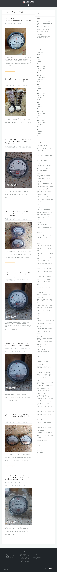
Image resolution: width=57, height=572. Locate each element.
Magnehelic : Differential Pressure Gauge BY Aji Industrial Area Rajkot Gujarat (18, 141)
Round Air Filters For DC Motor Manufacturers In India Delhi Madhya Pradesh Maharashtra (44, 376)
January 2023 (41, 73)
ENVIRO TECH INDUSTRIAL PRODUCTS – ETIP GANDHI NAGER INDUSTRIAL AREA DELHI (45, 239)
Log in (39, 448)
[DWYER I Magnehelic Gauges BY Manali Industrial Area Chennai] (18, 372)
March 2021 (40, 109)
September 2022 (41, 77)
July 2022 (40, 81)
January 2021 (41, 111)
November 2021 (41, 95)
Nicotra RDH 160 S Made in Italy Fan (45, 349)
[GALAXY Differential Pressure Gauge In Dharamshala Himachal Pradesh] (18, 438)
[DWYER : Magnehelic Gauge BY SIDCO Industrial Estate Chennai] (18, 301)
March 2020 (40, 117)
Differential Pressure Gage (25, 146)
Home (4, 568)
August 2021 (40, 100)
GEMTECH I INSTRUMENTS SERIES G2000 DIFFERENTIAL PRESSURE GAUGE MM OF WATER (45, 288)
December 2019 (41, 122)
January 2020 (41, 120)
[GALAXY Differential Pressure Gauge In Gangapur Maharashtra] (15, 41)
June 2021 (40, 104)
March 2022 (40, 88)
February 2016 (41, 136)
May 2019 (40, 127)
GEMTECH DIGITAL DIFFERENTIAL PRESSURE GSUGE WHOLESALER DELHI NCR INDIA (45, 283)
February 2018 (41, 135)
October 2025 (41, 70)
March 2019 (40, 131)
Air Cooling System (42, 153)
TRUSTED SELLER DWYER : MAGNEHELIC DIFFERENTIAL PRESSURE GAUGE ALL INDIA (45, 423)
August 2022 (40, 79)
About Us (9, 568)
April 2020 (40, 115)
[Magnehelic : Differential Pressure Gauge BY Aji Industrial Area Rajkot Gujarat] (18, 169)
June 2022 (40, 82)
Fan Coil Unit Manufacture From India (46, 252)
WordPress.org (41, 454)
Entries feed (40, 450)
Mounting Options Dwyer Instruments (46, 348)
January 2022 (41, 91)
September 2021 (41, 99)
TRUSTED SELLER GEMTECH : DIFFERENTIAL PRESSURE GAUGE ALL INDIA (44, 427)
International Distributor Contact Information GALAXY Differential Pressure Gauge (44, 325)
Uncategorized (41, 430)
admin (16, 23)
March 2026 (40, 61)
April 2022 (40, 86)
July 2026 (40, 54)
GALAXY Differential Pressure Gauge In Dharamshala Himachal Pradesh (18, 416)
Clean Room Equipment (43, 194)
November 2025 (41, 68)
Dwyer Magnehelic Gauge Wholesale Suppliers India (15, 147)
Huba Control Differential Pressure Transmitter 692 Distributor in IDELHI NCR (45, 301)
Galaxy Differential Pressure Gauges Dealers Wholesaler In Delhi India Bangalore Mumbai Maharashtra (45, 268)
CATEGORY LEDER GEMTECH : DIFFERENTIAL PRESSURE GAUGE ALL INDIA (44, 191)
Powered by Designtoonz (43, 568)
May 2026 (40, 57)
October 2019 (41, 124)
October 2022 (41, 75)
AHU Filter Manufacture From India (45, 152)
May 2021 (40, 106)
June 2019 (40, 126)
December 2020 (41, 113)
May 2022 (40, 84)
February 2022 (41, 90)
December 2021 (41, 93)
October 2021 (41, 97)
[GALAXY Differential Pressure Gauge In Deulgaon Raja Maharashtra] (18, 235)
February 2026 (41, 63)
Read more (10, 70)
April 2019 (40, 129)
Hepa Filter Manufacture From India (45, 294)
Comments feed (41, 452)
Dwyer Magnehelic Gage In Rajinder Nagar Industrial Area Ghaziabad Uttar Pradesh (45, 23)
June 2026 (40, 55)
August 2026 (40, 52)
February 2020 (41, 118)
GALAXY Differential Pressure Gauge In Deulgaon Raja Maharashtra (16, 213)
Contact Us (5, 569)
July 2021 (40, 102)
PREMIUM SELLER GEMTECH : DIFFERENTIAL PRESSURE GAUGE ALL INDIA (44, 368)
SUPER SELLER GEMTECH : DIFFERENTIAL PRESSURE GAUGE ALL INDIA (44, 415)
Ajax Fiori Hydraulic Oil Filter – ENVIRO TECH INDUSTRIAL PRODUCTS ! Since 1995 (45, 180)
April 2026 (40, 59)
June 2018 (40, 133)
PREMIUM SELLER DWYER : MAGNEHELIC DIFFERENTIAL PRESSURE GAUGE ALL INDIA (45, 363)
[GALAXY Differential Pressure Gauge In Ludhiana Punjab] (15, 101)
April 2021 (40, 108)
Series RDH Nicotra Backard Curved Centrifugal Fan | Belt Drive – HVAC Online (45, 403)
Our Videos (21, 568)
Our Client (15, 568)
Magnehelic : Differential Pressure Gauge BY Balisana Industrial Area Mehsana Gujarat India (18, 477)
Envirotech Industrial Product (10, 557)
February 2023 (41, 72)
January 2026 (41, 64)
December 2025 (41, 66)
